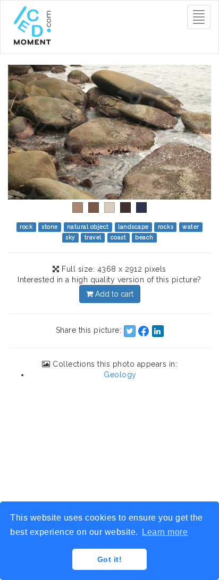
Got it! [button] (109, 559)
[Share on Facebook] (143, 331)
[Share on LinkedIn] (158, 331)
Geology (120, 374)
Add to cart (113, 294)
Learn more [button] (165, 531)
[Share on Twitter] (130, 331)
